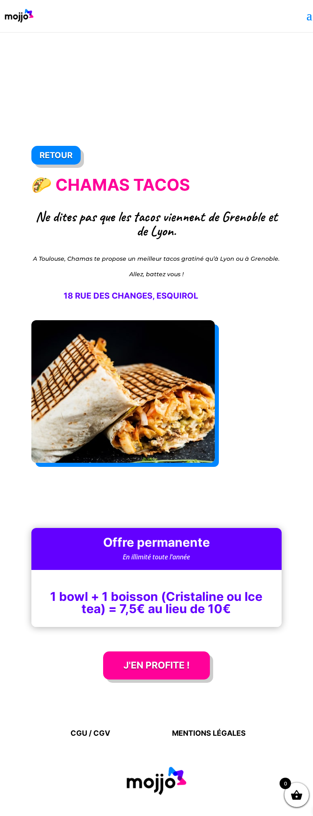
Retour (56, 155)
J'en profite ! (156, 665)
